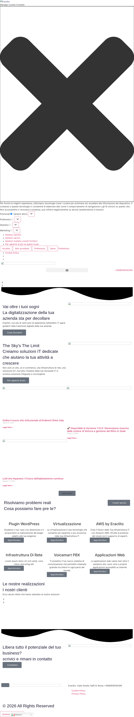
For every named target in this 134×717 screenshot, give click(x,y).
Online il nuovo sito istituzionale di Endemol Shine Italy (33, 420)
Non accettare (22, 248)
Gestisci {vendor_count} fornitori (21, 241)
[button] (67, 104)
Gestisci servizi (12, 238)
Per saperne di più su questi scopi (22, 244)
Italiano (18, 715)
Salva (52, 248)
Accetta (6, 248)
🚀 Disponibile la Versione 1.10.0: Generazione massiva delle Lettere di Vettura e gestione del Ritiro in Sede (98, 429)
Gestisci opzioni (13, 234)
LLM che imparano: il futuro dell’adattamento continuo (33, 478)
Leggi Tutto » (8, 427)
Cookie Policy (12, 252)
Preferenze (39, 248)
